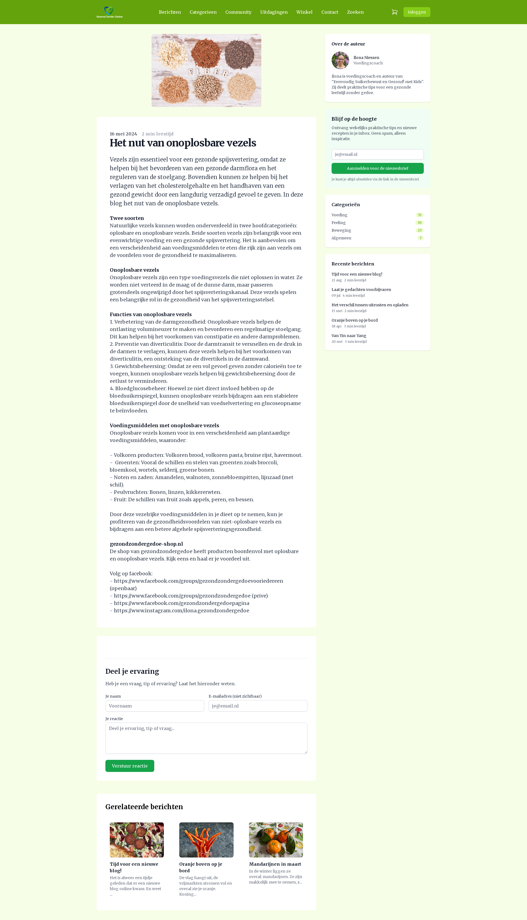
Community (238, 12)
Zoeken (355, 12)
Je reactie (114, 718)
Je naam (113, 696)
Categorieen (203, 12)
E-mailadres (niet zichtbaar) (235, 696)
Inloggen (417, 12)
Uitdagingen (274, 12)
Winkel (304, 12)
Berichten (170, 12)
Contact (329, 12)
